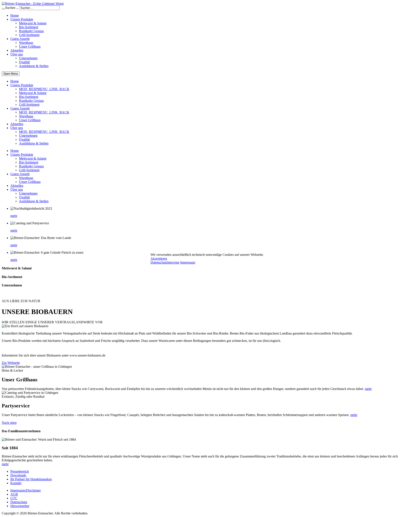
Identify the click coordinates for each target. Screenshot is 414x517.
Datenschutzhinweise (165, 262)
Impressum (187, 262)
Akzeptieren (159, 258)
